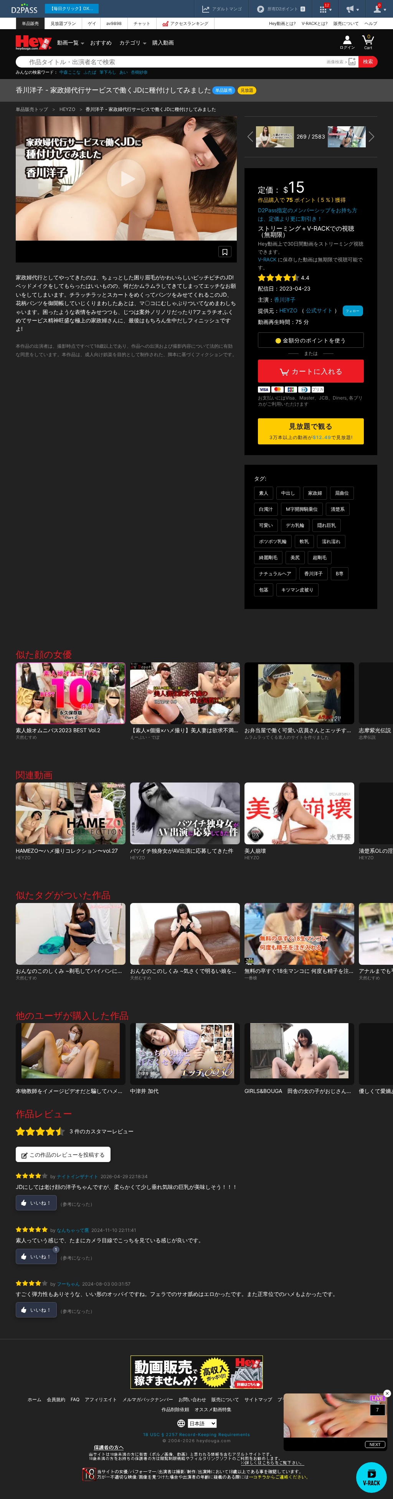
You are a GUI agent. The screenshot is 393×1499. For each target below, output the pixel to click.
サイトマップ (258, 1399)
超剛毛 (320, 557)
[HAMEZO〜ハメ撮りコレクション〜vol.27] (70, 813)
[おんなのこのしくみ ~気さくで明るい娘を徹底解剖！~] (185, 934)
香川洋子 (285, 299)
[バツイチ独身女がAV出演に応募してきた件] (185, 813)
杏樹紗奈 (139, 72)
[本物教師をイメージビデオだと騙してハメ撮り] (70, 1054)
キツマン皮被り (297, 590)
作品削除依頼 (175, 1409)
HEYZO (67, 109)
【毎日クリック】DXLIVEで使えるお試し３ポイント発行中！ (74, 8)
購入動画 (163, 42)
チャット (142, 23)
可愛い (266, 525)
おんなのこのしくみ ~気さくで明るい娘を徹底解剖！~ (196, 970)
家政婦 (315, 493)
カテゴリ (130, 42)
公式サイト (319, 310)
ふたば (90, 72)
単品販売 (30, 23)
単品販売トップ (32, 109)
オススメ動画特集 (213, 1409)
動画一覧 (68, 42)
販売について (346, 23)
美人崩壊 (255, 850)
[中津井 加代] (185, 1054)
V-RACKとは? (315, 23)
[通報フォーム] (196, 1479)
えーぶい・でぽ (145, 737)
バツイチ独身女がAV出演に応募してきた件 (181, 850)
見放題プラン (63, 23)
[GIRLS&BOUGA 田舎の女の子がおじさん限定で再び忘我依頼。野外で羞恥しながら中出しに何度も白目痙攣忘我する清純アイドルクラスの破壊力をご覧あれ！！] (299, 1054)
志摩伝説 (367, 737)
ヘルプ (371, 23)
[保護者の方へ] (196, 1464)
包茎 (263, 590)
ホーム (34, 1399)
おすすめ (101, 42)
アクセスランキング (189, 23)
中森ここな (70, 72)
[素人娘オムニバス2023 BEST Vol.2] (70, 693)
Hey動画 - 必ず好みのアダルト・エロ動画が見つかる (34, 42)
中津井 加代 (144, 1091)
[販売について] (196, 1386)
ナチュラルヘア (275, 573)
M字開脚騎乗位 (302, 509)
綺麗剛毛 (268, 557)
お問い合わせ (192, 1399)
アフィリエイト (101, 1399)
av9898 (114, 23)
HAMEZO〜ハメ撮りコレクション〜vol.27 (67, 850)
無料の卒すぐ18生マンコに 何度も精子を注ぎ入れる (307, 970)
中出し (288, 493)
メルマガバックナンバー (147, 1399)
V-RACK (267, 259)
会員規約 (56, 1399)
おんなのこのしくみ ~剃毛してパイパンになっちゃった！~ (87, 970)
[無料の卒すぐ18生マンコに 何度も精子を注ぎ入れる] (299, 934)
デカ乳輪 (295, 525)
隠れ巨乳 (326, 525)
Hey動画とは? (282, 23)
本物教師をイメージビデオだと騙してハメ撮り (72, 1091)
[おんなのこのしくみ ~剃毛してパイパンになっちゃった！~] (70, 934)
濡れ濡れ (331, 541)
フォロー (353, 311)
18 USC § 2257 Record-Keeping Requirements (196, 1434)
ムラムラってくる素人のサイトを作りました (286, 737)
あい (123, 72)
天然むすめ (26, 737)
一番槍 (250, 978)
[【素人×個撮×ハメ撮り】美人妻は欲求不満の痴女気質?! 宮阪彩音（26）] (185, 693)
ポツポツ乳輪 (273, 541)
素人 (263, 493)
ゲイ (92, 23)
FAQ (75, 1399)
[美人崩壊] (299, 813)
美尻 (295, 557)
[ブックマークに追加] (224, 251)
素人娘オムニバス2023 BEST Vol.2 (58, 730)
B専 (339, 573)
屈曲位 (342, 493)
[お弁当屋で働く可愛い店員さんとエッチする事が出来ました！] (299, 693)
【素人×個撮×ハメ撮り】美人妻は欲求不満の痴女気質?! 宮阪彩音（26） (219, 730)
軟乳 (304, 541)
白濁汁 (266, 509)
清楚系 (338, 509)
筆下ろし (107, 72)
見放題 (247, 90)
